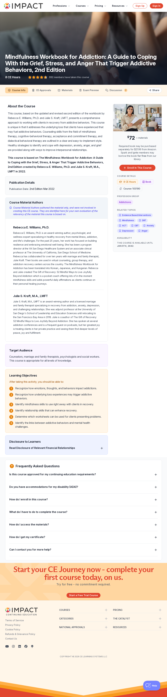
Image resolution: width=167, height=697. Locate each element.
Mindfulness (128, 220)
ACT (124, 225)
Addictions (125, 202)
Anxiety (150, 225)
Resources (118, 5)
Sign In (156, 5)
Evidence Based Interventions (136, 215)
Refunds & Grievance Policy (20, 634)
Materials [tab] (67, 90)
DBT (144, 220)
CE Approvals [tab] (43, 90)
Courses (81, 5)
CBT (137, 225)
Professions (60, 5)
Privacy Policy (12, 625)
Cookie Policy (12, 629)
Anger (145, 231)
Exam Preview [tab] (91, 90)
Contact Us (11, 638)
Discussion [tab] (118, 90)
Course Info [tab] (18, 90)
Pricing (99, 5)
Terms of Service (14, 620)
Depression (128, 231)
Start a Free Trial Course (83, 595)
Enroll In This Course (139, 167)
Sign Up (140, 5)
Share (155, 90)
